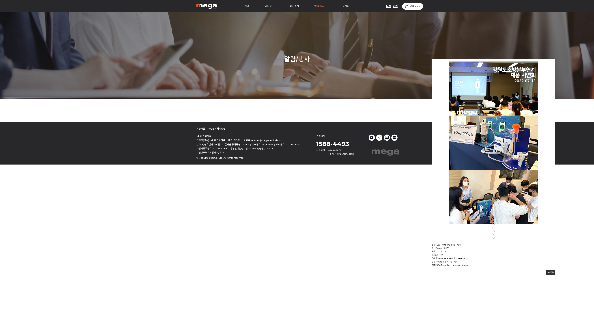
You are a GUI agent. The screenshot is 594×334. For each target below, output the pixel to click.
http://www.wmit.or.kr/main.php (450, 258)
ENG (388, 6)
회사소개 (294, 6)
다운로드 (269, 6)
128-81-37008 (220, 148)
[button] (550, 272)
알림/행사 (319, 6)
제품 (247, 6)
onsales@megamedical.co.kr (267, 140)
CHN (395, 6)
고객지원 (344, 6)
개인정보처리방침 (216, 129)
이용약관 (200, 129)
